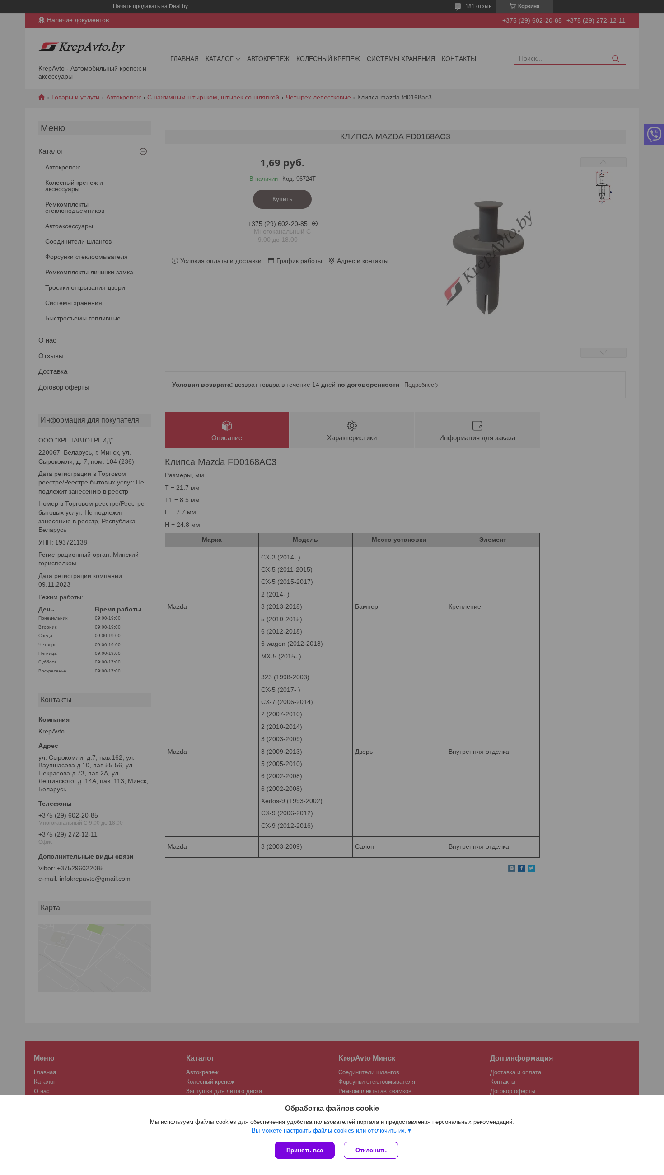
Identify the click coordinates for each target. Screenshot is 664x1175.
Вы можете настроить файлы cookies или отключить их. (329, 1130)
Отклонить (371, 1150)
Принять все (304, 1150)
